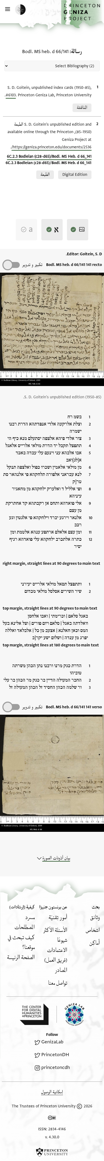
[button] (82, 14)
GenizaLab (52, 1042)
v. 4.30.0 (52, 1137)
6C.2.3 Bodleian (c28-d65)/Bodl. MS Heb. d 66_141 (49, 156)
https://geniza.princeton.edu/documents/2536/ (51, 147)
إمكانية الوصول (52, 1092)
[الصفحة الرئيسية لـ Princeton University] (52, 1152)
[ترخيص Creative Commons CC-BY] (52, 1119)
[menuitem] (95, 918)
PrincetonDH (55, 1055)
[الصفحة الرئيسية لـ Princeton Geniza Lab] (70, 1014)
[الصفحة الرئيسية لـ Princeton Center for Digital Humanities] (34, 1014)
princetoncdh (55, 1067)
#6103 (11, 95)
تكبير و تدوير (32, 264)
